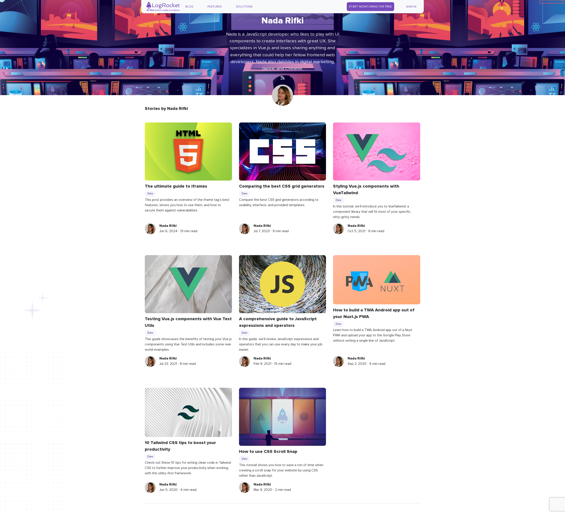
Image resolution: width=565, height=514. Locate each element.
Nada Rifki (168, 226)
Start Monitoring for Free (370, 6)
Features (214, 6)
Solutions (244, 6)
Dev (150, 193)
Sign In (411, 6)
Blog (189, 6)
